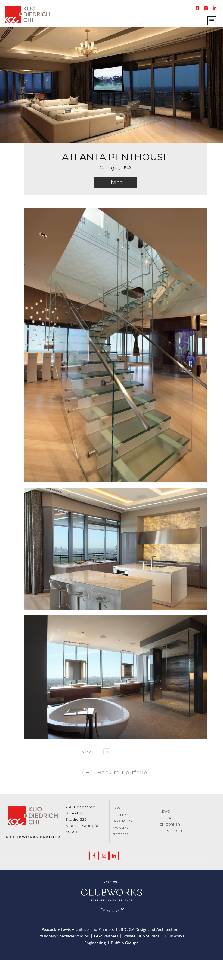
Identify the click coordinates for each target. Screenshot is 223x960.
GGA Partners (106, 935)
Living (115, 183)
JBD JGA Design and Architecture (148, 929)
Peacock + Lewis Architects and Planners (78, 929)
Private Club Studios (141, 935)
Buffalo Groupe (125, 942)
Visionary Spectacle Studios (64, 935)
